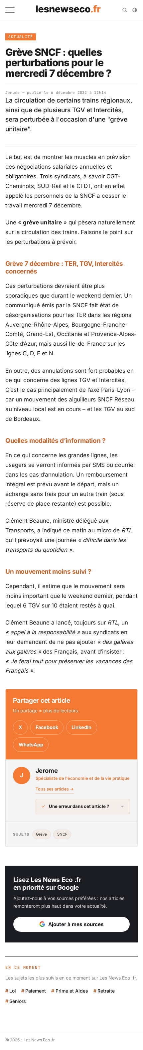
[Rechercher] (125, 10)
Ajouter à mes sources (76, 924)
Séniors (17, 1001)
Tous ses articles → (55, 789)
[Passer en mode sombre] (135, 10)
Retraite (106, 991)
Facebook (47, 727)
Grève (41, 834)
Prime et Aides (72, 991)
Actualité (20, 36)
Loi (12, 991)
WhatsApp (31, 744)
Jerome (12, 92)
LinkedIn (81, 727)
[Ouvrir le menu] (10, 10)
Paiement (35, 991)
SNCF (62, 834)
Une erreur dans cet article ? (79, 806)
